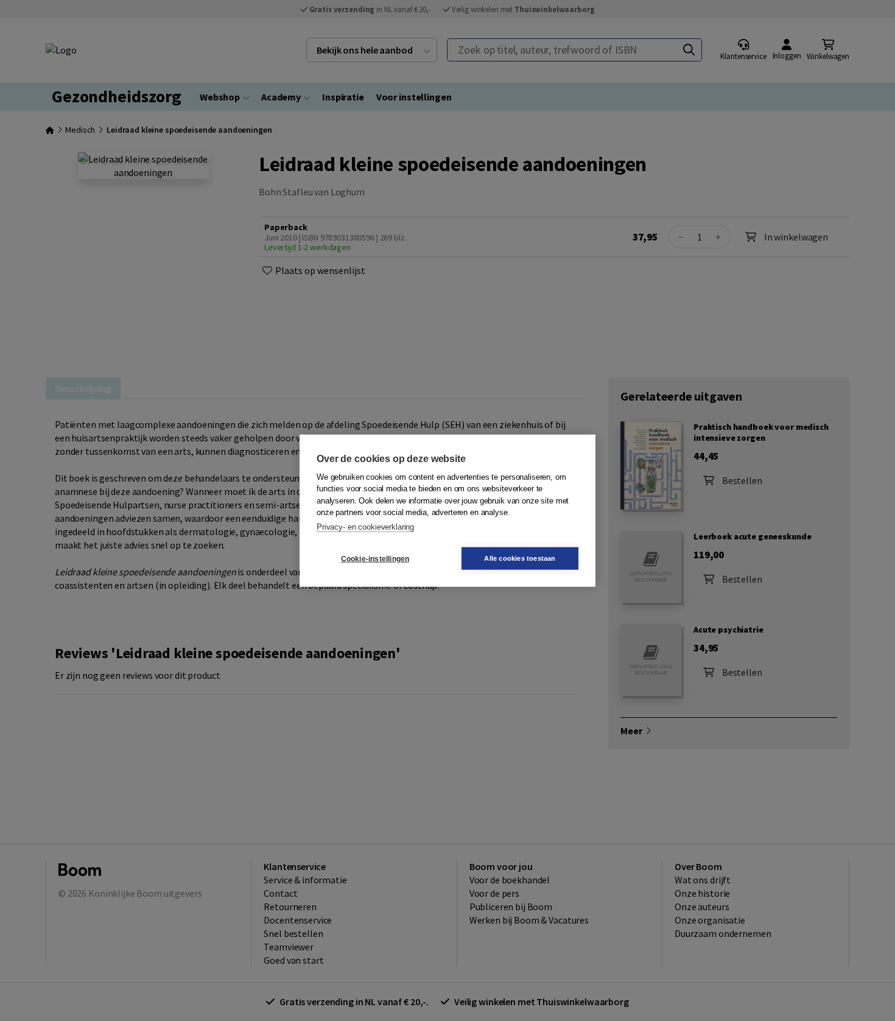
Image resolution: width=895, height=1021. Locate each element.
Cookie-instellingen (375, 558)
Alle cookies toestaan (519, 558)
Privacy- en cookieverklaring (365, 526)
